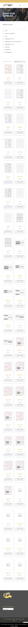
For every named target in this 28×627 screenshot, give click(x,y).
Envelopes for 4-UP (9, 44)
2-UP (6, 31)
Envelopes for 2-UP (9, 39)
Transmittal (7, 50)
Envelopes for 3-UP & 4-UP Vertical (13, 42)
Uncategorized (8, 52)
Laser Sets (7, 47)
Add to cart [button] (8, 83)
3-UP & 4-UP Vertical (10, 34)
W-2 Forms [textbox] (7, 609)
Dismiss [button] (16, 626)
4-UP (6, 36)
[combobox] (8, 609)
